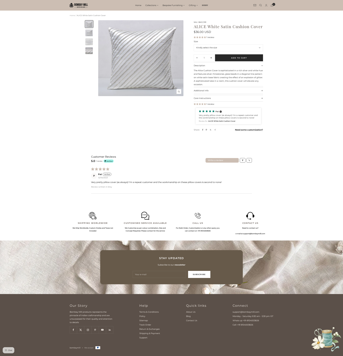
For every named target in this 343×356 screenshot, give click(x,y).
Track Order (145, 324)
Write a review (215, 160)
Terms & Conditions (149, 312)
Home (72, 15)
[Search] (260, 5)
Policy (142, 316)
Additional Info (228, 90)
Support (143, 337)
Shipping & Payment (149, 333)
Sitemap (143, 320)
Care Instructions (228, 98)
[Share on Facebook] (202, 130)
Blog (188, 316)
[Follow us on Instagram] (88, 330)
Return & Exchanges (149, 329)
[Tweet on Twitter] (210, 130)
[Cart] (272, 5)
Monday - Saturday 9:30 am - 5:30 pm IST (253, 316)
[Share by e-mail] (215, 130)
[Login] (266, 5)
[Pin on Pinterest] (206, 130)
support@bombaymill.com (246, 312)
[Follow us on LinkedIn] (109, 330)
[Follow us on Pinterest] (95, 330)
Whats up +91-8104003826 (246, 320)
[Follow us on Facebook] (73, 330)
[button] (200, 37)
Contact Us (191, 320)
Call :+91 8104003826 (243, 324)
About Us (190, 312)
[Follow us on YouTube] (102, 330)
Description (228, 65)
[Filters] (242, 160)
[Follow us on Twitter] (80, 330)
